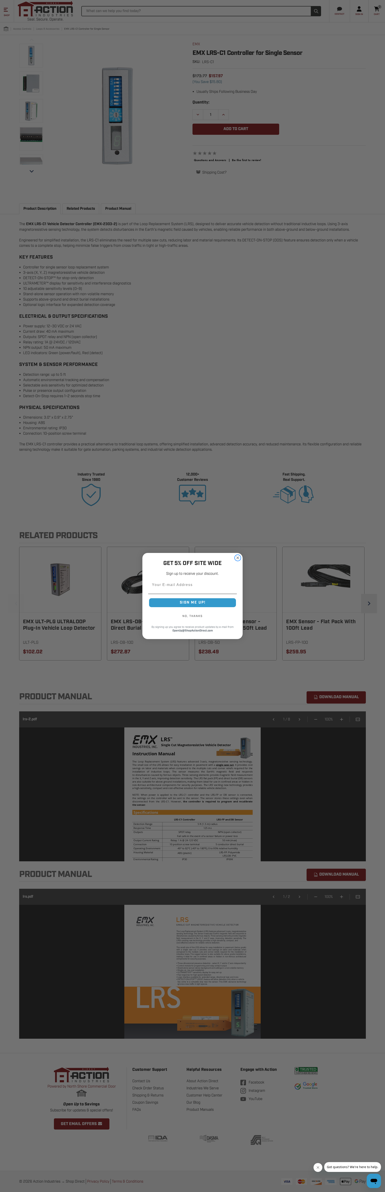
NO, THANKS (192, 616)
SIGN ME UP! (192, 602)
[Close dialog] (237, 558)
